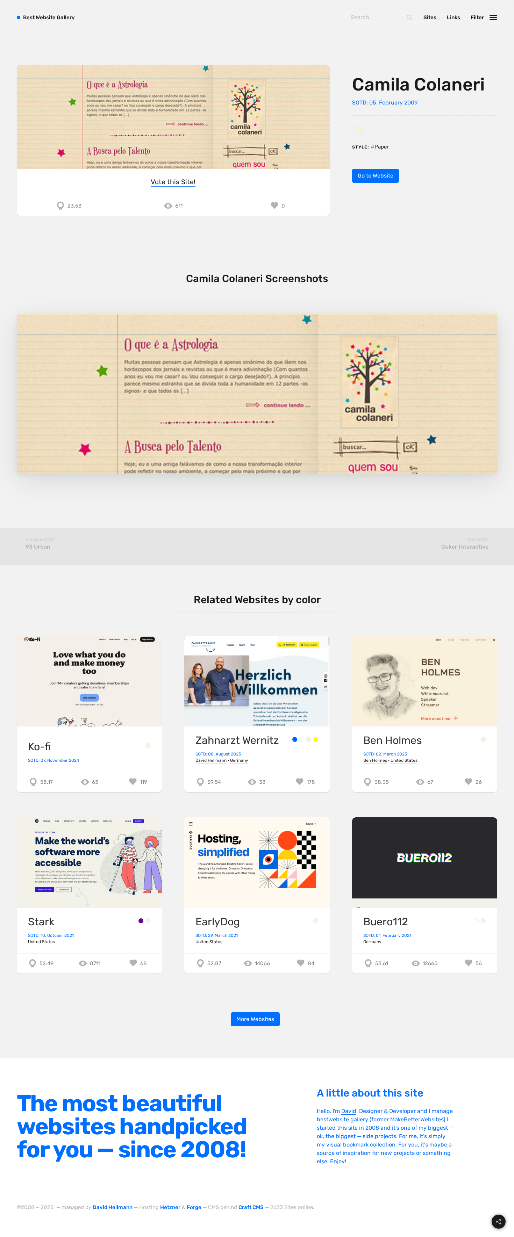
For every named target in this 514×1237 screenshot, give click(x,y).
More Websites (255, 1019)
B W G (49, 17)
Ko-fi (39, 746)
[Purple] (141, 921)
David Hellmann (211, 760)
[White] (302, 739)
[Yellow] (316, 739)
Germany (239, 760)
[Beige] (357, 129)
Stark (41, 922)
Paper (381, 147)
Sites (429, 17)
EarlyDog (217, 922)
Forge (194, 1207)
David (348, 1111)
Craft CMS (251, 1207)
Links (453, 17)
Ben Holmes (392, 740)
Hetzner (170, 1207)
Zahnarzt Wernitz (237, 740)
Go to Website (375, 175)
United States (404, 760)
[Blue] (295, 739)
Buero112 (385, 922)
